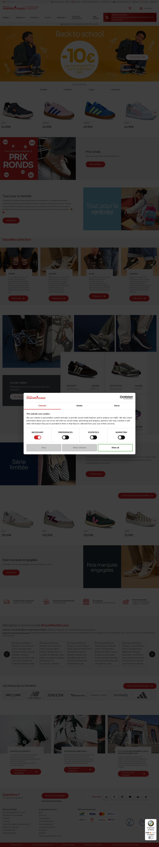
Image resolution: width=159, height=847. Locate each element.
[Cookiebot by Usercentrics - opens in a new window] (122, 397)
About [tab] (116, 406)
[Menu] (155, 820)
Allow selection (79, 448)
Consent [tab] (42, 406)
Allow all (115, 448)
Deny (44, 448)
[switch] (65, 437)
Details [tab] (80, 406)
